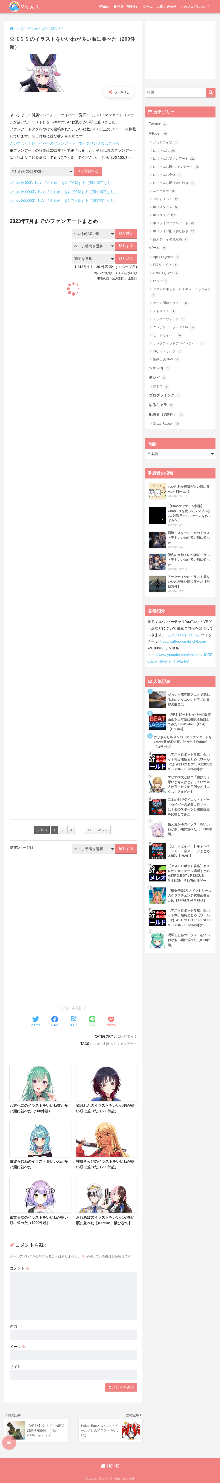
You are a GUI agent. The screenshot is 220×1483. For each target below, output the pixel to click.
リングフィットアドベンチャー (178, 343)
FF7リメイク (164, 265)
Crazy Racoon (166, 423)
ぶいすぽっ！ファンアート (116, 1044)
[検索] (210, 92)
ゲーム (148, 6)
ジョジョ (159, 368)
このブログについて (195, 6)
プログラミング (164, 395)
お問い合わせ (166, 6)
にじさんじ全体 (166, 174)
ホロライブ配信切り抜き (173, 231)
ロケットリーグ (166, 351)
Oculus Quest (165, 273)
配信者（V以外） (126, 6)
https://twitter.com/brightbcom (182, 641)
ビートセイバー (167, 335)
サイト (15, 1367)
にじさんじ (164, 150)
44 (89, 830)
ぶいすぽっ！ (126, 1036)
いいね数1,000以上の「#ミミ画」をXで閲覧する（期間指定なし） (64, 192)
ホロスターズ (165, 207)
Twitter (157, 124)
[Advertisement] (73, 896)
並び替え (126, 233)
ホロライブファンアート (174, 223)
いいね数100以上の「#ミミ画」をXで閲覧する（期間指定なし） (62, 183)
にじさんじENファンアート (176, 166)
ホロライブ (164, 215)
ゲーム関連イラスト (170, 303)
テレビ (157, 378)
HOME (112, 1466)
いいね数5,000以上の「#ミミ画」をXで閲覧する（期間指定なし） (64, 201)
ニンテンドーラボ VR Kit (173, 327)
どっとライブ (165, 142)
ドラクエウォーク (168, 319)
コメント (19, 1268)
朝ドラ (160, 386)
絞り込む (126, 258)
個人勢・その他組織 (170, 239)
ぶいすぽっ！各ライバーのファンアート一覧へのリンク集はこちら (64, 143)
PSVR (159, 281)
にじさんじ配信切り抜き (173, 183)
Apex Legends (165, 257)
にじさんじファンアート (174, 158)
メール (18, 1347)
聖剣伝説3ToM (166, 359)
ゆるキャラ (161, 405)
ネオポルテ (163, 191)
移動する (126, 246)
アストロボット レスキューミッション (182, 292)
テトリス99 (163, 311)
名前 (16, 1327)
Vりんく (31, 6)
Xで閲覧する (88, 171)
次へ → (103, 830)
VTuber (104, 6)
